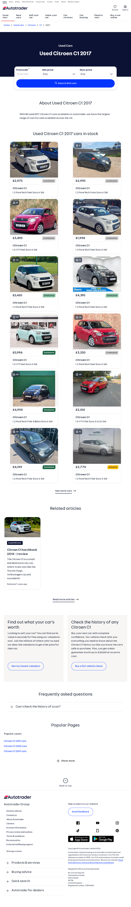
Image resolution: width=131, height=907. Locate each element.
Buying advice (21, 872)
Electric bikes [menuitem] (73, 2)
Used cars (5, 16)
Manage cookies (14, 851)
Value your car (51, 16)
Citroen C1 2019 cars (15, 751)
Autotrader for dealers (28, 890)
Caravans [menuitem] (40, 2)
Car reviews (68, 16)
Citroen (32, 25)
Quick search (21, 881)
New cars (18, 16)
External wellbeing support (19, 845)
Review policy (13, 840)
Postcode (22, 70)
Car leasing (84, 16)
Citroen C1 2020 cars (15, 746)
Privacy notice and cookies (19, 832)
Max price (86, 70)
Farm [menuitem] (57, 2)
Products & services (26, 862)
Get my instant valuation (26, 666)
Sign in (125, 10)
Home (7, 25)
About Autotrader (15, 820)
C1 (40, 25)
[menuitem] (8, 16)
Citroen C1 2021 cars (15, 741)
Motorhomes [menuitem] (28, 2)
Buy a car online (115, 16)
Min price (48, 70)
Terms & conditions (15, 836)
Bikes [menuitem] (17, 2)
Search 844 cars (67, 83)
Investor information (16, 828)
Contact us (11, 815)
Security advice (14, 811)
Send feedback (80, 812)
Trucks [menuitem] (50, 2)
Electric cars (98, 16)
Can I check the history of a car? (38, 706)
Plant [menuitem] (63, 2)
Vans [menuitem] (11, 2)
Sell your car (34, 16)
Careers (10, 824)
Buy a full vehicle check (89, 666)
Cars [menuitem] (5, 2)
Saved (115, 10)
